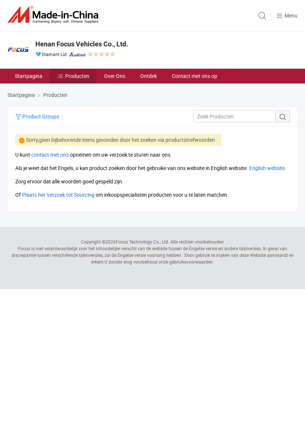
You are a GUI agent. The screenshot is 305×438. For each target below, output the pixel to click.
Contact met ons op (194, 75)
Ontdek (148, 75)
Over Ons (114, 75)
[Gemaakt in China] (54, 14)
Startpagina (28, 75)
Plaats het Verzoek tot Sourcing (58, 194)
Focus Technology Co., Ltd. (142, 242)
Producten (77, 75)
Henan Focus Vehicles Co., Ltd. (81, 44)
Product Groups (40, 116)
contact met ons (50, 154)
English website (267, 167)
